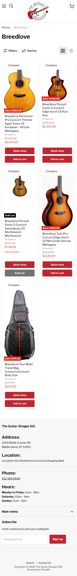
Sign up (58, 539)
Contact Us (44, 562)
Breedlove (10, 134)
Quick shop (19, 150)
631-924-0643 (11, 478)
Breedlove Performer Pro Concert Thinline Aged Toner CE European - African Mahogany (19, 124)
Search (30, 562)
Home (6, 27)
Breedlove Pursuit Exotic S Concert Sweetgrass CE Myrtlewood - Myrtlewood (17, 228)
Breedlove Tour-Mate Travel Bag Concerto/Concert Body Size (19, 370)
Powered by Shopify (38, 569)
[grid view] (63, 51)
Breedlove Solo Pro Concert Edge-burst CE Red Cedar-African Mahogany (56, 239)
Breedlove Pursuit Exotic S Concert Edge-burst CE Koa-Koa (55, 110)
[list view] (71, 51)
